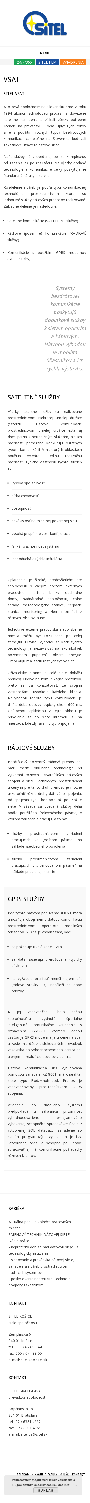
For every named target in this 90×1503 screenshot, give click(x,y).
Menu (45, 52)
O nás (64, 1474)
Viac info (64, 1485)
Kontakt (78, 1474)
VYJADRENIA (73, 62)
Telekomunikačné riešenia (37, 1474)
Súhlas (46, 1490)
